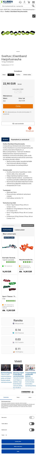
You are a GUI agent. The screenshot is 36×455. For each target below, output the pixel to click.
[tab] (5, 139)
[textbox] (11, 225)
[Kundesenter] (20, 2)
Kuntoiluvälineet (16, 9)
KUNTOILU (7, 9)
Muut (2, 11)
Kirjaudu (24, 2)
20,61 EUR (22, 101)
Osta (18, 106)
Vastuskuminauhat (28, 9)
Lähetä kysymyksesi (27, 225)
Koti (1, 9)
